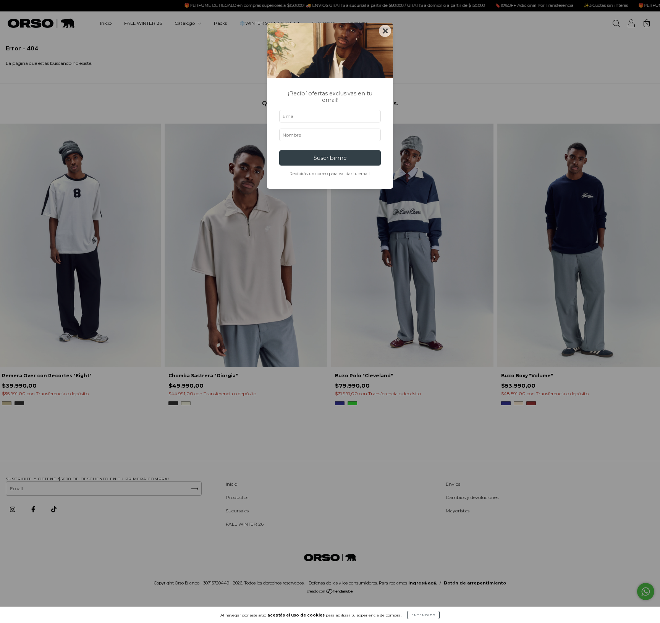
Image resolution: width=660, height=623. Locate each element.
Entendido (423, 615)
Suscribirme (330, 158)
